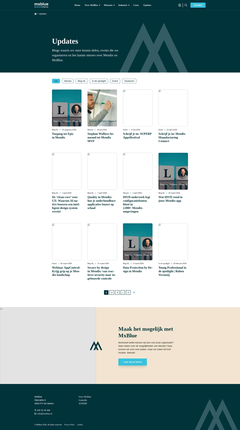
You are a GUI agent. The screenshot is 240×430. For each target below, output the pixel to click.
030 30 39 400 (43, 410)
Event (125, 130)
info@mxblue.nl (44, 413)
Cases (136, 5)
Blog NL (55, 130)
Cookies (80, 425)
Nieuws (90, 130)
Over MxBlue (91, 5)
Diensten (108, 5)
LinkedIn (83, 400)
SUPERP (83, 403)
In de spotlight (164, 263)
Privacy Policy (69, 425)
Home (77, 5)
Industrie (122, 5)
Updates (147, 5)
